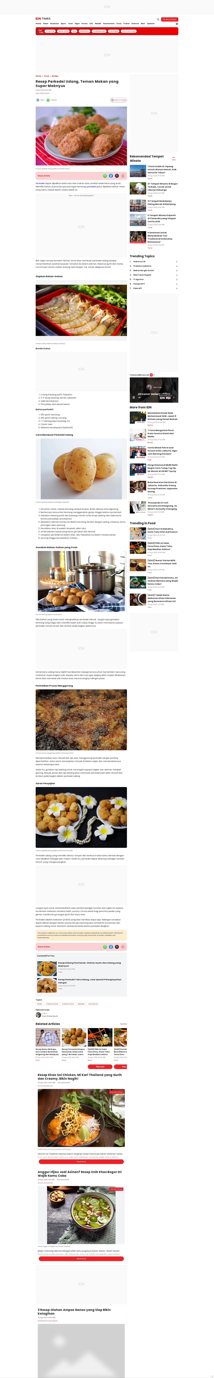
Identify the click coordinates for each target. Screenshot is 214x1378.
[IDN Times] (43, 18)
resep (98, 267)
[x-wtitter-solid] (117, 176)
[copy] (123, 176)
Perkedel (40, 183)
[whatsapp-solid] (105, 176)
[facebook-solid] (111, 176)
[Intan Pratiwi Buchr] (38, 1015)
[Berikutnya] (127, 1039)
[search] (158, 19)
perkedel (91, 186)
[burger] (176, 24)
